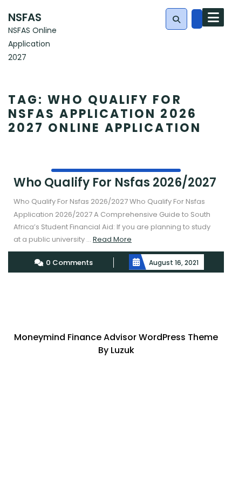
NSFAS (25, 17)
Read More (112, 239)
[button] (176, 19)
